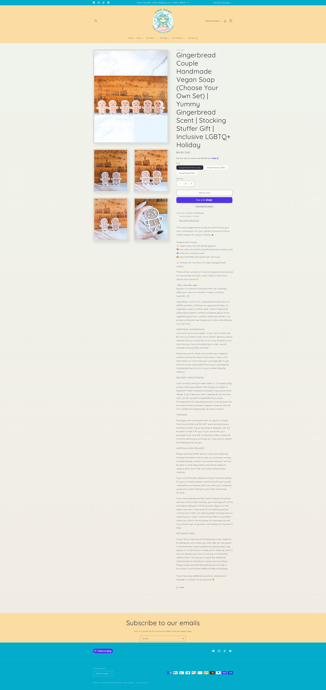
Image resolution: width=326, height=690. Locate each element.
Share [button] (181, 587)
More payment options (204, 206)
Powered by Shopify (114, 682)
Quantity (179, 179)
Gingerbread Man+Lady (190, 167)
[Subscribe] (183, 639)
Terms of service (142, 682)
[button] (96, 21)
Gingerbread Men (187, 173)
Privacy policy (129, 682)
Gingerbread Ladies (216, 167)
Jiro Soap (102, 682)
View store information (189, 220)
